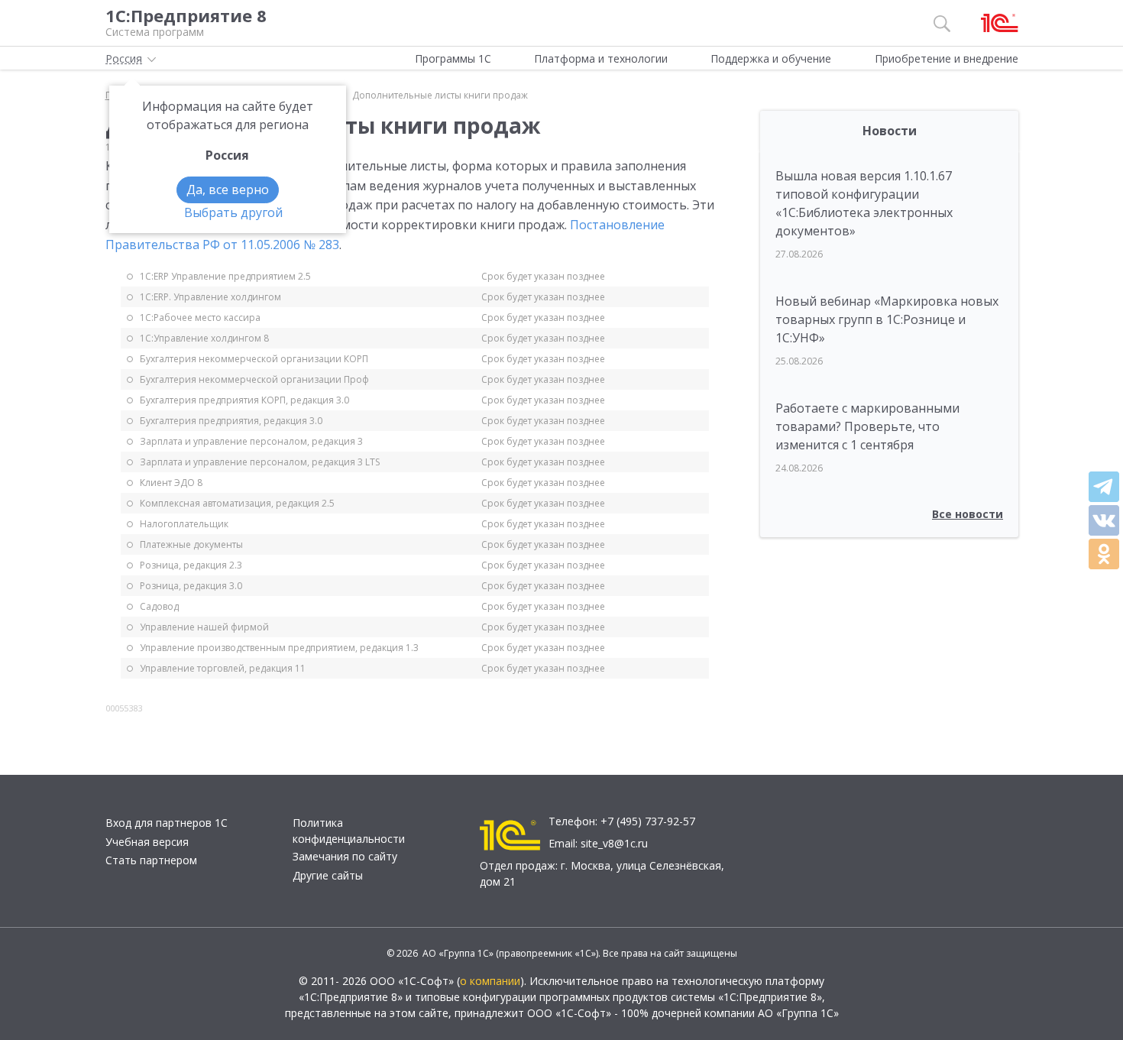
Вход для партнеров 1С (166, 822)
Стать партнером (151, 860)
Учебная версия (147, 841)
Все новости (967, 514)
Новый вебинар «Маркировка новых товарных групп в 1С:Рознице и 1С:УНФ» (886, 319)
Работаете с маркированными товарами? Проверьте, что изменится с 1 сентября (867, 426)
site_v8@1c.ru (614, 843)
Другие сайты (328, 875)
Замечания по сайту (345, 856)
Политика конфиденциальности (349, 830)
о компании (490, 981)
